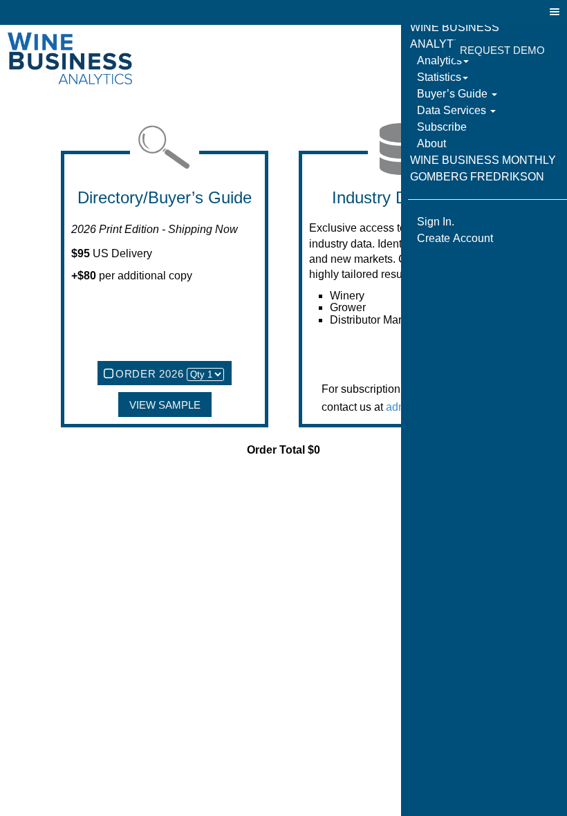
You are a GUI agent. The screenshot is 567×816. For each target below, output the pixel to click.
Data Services (453, 110)
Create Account (455, 238)
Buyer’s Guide (453, 94)
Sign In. (435, 222)
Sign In (417, 50)
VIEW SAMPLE (165, 405)
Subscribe (442, 127)
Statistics (439, 77)
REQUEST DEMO (502, 50)
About (431, 143)
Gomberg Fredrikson (477, 177)
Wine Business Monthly (483, 160)
